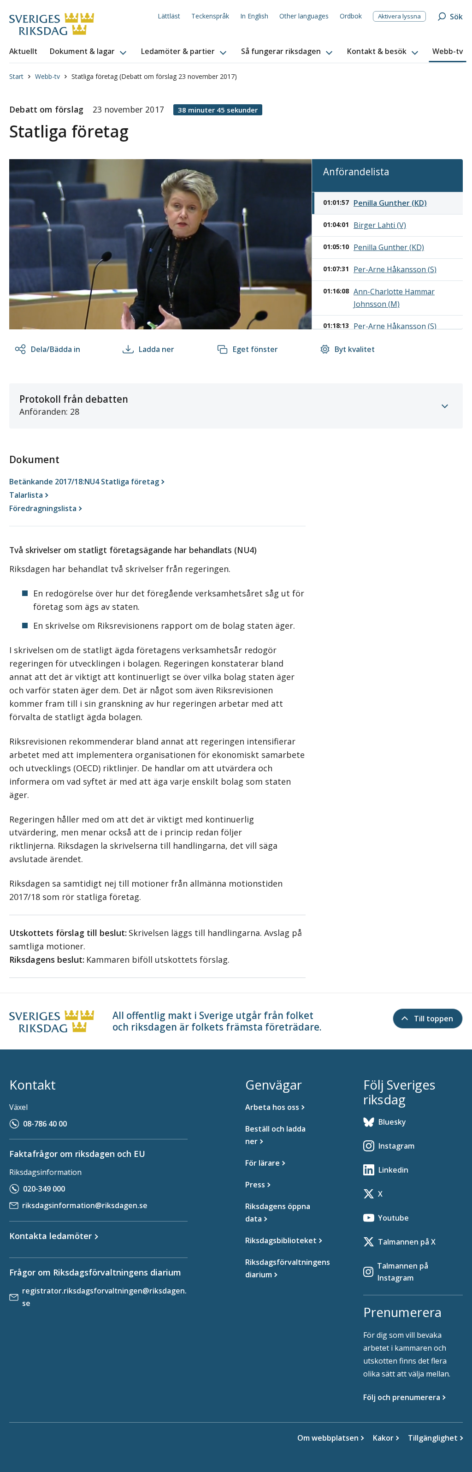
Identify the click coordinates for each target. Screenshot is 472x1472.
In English (254, 16)
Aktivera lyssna (399, 16)
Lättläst (169, 16)
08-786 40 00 (45, 1124)
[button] (89, 52)
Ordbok (351, 16)
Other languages (304, 16)
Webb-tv (47, 76)
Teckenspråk (210, 16)
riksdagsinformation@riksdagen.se (85, 1205)
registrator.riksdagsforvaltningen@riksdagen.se (104, 1297)
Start (16, 76)
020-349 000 (44, 1189)
